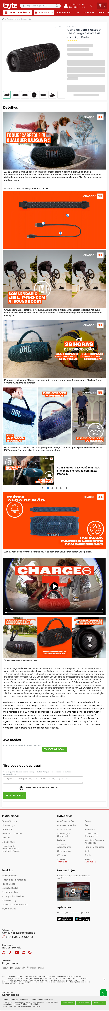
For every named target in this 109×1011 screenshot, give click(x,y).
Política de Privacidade (14, 880)
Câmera (61, 855)
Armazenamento (66, 825)
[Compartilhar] (60, 27)
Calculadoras (64, 851)
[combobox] (40, 6)
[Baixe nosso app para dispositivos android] (82, 919)
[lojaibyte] (3, 19)
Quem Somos (9, 821)
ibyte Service (9, 909)
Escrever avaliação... (54, 749)
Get (87, 825)
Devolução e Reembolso (15, 905)
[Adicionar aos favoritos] (55, 27)
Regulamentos (10, 892)
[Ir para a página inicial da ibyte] (10, 6)
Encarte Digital (10, 888)
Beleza (61, 840)
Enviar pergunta (14, 795)
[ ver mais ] (62, 862)
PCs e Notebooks (94, 847)
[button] (7, 95)
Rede (87, 851)
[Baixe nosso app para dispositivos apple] (65, 919)
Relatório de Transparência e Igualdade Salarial (11, 848)
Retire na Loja (9, 900)
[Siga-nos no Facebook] (30, 953)
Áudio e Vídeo (64, 829)
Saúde (88, 855)
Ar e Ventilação (65, 821)
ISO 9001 (7, 829)
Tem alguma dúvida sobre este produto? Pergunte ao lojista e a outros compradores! (37, 773)
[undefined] (33, 58)
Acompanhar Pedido (13, 896)
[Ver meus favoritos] (91, 6)
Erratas (6, 838)
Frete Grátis (8, 884)
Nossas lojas (8, 825)
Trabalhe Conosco (12, 834)
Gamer (88, 821)
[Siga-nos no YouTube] (16, 953)
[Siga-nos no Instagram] (4, 953)
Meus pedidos (9, 876)
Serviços (89, 859)
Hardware (90, 829)
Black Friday (8, 842)
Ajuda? (103, 995)
